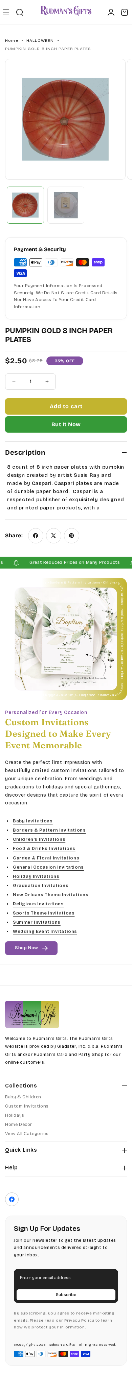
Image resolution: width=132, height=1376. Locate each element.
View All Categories (26, 1133)
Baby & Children (23, 1097)
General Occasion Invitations (48, 867)
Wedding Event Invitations (45, 932)
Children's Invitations (39, 839)
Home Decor (18, 1124)
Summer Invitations (37, 922)
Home (11, 40)
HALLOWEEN (40, 40)
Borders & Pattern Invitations (49, 830)
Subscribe (66, 1294)
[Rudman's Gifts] (32, 1014)
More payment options (66, 424)
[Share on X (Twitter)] (53, 535)
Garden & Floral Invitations (46, 858)
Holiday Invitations (36, 876)
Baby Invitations (33, 821)
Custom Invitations (27, 1106)
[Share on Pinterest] (71, 535)
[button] (6, 12)
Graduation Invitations (40, 885)
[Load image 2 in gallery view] (66, 205)
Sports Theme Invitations (43, 913)
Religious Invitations (38, 904)
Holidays (14, 1115)
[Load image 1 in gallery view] (25, 205)
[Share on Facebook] (35, 535)
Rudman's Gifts (61, 1345)
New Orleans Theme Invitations (50, 895)
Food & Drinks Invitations (44, 849)
